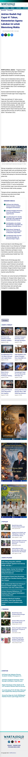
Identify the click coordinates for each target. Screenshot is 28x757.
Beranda (3, 10)
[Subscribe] (19, 743)
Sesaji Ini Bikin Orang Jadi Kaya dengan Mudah (18, 621)
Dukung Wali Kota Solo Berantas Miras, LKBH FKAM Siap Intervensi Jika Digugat (21, 391)
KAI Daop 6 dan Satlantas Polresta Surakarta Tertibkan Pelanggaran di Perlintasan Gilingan (13, 206)
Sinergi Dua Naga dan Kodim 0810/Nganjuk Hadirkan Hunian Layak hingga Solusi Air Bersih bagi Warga (13, 696)
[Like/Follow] (9, 743)
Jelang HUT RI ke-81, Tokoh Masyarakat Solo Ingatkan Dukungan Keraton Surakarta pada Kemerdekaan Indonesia (6, 391)
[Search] (26, 1)
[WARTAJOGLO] (8, 6)
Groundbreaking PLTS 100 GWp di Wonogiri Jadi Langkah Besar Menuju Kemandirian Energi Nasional (14, 218)
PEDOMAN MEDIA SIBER (14, 747)
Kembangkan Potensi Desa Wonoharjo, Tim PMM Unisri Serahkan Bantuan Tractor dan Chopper (14, 578)
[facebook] (2, 35)
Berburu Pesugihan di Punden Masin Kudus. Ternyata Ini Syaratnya (19, 542)
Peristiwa (10, 10)
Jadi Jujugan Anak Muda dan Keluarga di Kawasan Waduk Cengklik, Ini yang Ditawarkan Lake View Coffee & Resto (13, 585)
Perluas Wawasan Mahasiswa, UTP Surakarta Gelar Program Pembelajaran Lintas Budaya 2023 (13, 593)
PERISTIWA (6, 8)
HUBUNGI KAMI (17, 745)
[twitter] (5, 35)
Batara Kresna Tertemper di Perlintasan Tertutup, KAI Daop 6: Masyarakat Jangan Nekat (13, 231)
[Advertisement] (14, 52)
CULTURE (18, 8)
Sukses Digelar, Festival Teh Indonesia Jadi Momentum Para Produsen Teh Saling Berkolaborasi (13, 571)
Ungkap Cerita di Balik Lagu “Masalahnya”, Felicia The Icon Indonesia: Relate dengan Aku (19, 534)
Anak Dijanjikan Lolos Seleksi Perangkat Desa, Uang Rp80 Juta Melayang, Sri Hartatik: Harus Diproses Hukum (14, 225)
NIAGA (12, 8)
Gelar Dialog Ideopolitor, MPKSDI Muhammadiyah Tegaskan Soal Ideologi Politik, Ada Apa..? (13, 563)
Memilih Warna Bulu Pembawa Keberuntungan (18, 526)
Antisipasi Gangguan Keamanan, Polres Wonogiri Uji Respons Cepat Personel (14, 212)
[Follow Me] (12, 743)
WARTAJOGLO (12, 752)
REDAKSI (9, 745)
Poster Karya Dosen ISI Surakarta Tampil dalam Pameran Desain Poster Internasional (18, 639)
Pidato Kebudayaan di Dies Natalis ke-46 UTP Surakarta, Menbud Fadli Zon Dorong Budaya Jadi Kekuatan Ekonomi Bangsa (13, 685)
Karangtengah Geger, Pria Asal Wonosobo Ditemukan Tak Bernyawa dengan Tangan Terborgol (13, 237)
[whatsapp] (8, 35)
